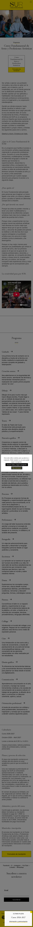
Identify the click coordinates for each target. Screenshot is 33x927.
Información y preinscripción (18, 921)
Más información (16, 468)
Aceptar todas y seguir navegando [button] (17, 465)
